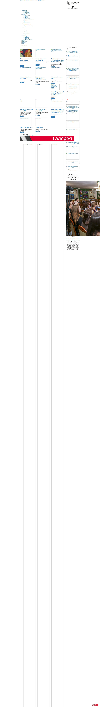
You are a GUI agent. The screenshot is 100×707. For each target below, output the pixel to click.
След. (31, 135)
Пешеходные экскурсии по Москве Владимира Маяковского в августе (57, 60)
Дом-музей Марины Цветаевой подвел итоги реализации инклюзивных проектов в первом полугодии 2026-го (72, 239)
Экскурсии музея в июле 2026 (41, 110)
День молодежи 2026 (26, 127)
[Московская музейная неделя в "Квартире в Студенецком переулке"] (72, 107)
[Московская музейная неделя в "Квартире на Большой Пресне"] (72, 111)
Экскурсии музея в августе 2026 (41, 59)
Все (35, 135)
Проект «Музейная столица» (25, 77)
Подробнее (52, 66)
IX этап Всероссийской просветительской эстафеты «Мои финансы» (57, 94)
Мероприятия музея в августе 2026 (26, 59)
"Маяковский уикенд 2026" (56, 77)
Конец (33, 135)
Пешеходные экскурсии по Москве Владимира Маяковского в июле (57, 110)
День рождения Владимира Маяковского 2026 (41, 78)
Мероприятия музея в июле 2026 (26, 110)
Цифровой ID (39, 127)
